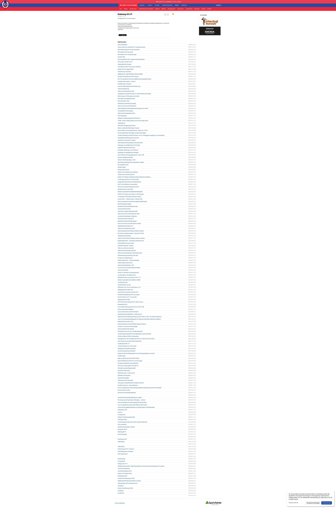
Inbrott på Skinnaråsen (123, 378)
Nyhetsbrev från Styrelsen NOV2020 (127, 348)
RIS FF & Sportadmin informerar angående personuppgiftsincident (134, 79)
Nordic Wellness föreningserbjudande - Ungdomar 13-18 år (133, 130)
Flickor (149, 5)
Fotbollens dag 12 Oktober (124, 84)
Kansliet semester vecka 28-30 (125, 189)
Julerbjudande (121, 123)
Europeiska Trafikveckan (124, 370)
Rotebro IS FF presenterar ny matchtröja (128, 172)
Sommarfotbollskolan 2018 (125, 471)
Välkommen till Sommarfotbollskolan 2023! (128, 213)
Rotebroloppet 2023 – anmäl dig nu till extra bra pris (131, 240)
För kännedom (121, 461)
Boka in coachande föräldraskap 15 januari (128, 128)
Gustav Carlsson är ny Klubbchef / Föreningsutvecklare (131, 47)
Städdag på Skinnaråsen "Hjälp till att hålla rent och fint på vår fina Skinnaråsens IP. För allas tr (141, 466)
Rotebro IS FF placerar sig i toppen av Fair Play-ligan (131, 194)
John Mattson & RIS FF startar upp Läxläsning (129, 66)
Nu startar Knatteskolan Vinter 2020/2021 (128, 363)
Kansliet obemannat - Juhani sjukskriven (128, 385)
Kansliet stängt (121, 356)
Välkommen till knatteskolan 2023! (126, 228)
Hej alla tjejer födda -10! (124, 343)
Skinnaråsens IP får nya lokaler (125, 52)
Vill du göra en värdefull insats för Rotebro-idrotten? (131, 382)
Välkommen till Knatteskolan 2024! (126, 113)
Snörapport (120, 485)
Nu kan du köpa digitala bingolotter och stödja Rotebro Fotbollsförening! (136, 407)
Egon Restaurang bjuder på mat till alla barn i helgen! (131, 162)
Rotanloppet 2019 (122, 439)
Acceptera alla (327, 503)
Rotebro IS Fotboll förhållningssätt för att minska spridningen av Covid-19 (136, 353)
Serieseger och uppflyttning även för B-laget (129, 145)
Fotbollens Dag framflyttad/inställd (126, 368)
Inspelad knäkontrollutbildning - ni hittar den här (130, 314)
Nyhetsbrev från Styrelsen (124, 375)
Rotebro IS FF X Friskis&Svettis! (126, 69)
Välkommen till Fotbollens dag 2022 (127, 250)
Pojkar (157, 5)
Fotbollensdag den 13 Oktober (125, 451)
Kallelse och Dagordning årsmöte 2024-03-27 (129, 118)
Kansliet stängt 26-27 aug (124, 284)
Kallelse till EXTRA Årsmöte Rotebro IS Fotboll (129, 480)
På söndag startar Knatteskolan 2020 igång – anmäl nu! (132, 400)
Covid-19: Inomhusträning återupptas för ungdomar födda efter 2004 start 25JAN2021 (139, 319)
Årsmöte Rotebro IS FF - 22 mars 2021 (127, 297)
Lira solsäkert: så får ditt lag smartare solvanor (129, 196)
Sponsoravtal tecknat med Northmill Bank (128, 311)
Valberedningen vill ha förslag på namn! (128, 483)
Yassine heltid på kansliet (124, 209)
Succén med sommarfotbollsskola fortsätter (129, 267)
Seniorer (141, 5)
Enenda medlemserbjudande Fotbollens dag (129, 86)
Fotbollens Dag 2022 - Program (125, 245)
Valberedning (121, 441)
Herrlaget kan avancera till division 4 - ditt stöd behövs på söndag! (134, 93)
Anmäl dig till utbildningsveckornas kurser (128, 137)
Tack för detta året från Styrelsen (126, 329)
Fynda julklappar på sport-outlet (126, 243)
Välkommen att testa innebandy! (126, 248)
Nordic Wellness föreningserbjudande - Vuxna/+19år (131, 155)
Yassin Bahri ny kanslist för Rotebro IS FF (128, 292)
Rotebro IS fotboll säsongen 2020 (126, 417)
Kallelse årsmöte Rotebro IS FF (125, 226)
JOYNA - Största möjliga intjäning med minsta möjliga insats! (133, 120)
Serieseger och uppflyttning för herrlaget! (128, 152)
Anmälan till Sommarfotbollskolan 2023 (128, 206)
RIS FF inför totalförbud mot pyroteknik (127, 184)
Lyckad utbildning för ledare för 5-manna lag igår (130, 360)
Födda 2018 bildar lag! (123, 88)
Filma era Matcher (122, 424)
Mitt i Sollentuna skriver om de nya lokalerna (129, 49)
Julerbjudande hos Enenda (124, 64)
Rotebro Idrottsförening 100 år (125, 488)
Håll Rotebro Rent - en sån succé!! (126, 373)
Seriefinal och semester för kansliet (126, 140)
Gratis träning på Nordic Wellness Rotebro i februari (131, 231)
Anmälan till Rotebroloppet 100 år (126, 478)
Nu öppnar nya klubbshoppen (125, 258)
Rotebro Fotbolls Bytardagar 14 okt (126, 159)
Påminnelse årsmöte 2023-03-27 (126, 218)
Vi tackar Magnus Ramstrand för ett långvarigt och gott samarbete (134, 333)
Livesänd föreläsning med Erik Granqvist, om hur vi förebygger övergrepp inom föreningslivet (141, 135)
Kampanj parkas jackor (123, 169)
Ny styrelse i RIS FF (122, 429)
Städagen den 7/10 (122, 463)
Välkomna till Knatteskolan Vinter (126, 91)
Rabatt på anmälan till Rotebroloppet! (127, 221)
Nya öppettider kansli (123, 164)
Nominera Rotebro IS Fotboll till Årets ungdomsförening (132, 324)
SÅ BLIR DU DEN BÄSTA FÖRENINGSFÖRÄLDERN (130, 191)
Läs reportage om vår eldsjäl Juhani (127, 275)
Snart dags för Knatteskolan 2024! (126, 98)
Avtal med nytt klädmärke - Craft (126, 265)
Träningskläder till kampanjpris (125, 110)
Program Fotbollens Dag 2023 (125, 157)
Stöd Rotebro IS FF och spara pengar (127, 54)
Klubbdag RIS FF (125, 14)
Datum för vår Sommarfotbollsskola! (127, 106)
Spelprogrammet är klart (124, 299)
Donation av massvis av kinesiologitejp (127, 326)
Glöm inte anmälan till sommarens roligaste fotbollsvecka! (132, 201)
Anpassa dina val (293, 502)
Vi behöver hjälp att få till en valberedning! (128, 336)
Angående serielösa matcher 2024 (126, 147)
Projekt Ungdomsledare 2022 (125, 262)
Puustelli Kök (121, 493)
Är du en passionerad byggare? (126, 309)
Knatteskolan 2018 (122, 476)
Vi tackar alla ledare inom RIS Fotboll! (127, 346)
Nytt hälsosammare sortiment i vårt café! (128, 255)
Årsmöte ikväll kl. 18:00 (123, 101)
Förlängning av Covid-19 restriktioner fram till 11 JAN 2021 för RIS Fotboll (136, 338)
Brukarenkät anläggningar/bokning (126, 125)
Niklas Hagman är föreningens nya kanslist (128, 96)
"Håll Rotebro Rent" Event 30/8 (125, 380)
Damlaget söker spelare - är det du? (127, 81)
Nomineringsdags (122, 115)
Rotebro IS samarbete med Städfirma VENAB (129, 280)
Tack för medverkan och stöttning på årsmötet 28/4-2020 (132, 402)
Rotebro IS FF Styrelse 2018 (125, 473)
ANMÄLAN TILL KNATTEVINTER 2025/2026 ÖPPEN (130, 74)
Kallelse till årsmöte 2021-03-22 (125, 321)
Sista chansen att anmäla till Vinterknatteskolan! (130, 341)
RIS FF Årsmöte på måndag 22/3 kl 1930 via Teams (130, 302)
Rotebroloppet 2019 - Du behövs (126, 449)
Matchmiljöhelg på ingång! (124, 204)
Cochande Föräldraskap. (124, 468)
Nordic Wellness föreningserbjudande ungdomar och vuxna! (133, 108)
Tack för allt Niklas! (122, 44)
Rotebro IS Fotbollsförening (129, 5)
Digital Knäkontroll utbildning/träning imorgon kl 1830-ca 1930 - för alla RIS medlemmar (140, 316)
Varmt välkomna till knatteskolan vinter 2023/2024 (130, 142)
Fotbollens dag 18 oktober (124, 71)
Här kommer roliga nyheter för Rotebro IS (128, 365)
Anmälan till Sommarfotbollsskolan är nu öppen (130, 397)
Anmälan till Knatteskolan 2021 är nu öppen (128, 294)
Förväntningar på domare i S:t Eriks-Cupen (128, 179)
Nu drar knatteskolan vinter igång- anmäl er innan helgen (132, 133)
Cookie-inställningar (120, 503)
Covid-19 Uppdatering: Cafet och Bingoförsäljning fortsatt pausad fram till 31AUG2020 (139, 387)
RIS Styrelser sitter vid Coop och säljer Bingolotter (130, 331)
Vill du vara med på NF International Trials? (128, 186)
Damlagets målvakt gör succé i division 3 (128, 150)
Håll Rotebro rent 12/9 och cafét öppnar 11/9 (129, 287)
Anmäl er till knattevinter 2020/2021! (127, 351)
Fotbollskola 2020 (122, 419)
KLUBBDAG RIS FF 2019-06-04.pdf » (127, 18)
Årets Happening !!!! (123, 454)
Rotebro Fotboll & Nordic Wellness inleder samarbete (131, 238)
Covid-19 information (123, 270)
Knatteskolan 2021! (122, 304)
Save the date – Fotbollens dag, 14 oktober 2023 (130, 199)
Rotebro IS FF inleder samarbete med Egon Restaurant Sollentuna (134, 177)
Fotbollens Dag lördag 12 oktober (126, 427)
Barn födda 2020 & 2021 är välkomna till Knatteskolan (131, 59)
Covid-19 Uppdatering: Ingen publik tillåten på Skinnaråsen (132, 405)
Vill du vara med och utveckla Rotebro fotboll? (129, 223)
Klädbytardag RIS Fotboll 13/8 (125, 289)
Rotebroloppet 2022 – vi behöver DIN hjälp (128, 260)
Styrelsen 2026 (121, 57)
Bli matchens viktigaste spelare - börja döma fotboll (131, 233)
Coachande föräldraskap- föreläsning (127, 216)
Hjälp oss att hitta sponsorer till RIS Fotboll (128, 358)
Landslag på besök (122, 282)
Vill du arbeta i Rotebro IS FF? (125, 61)
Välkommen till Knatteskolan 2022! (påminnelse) (130, 253)
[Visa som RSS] (173, 14)
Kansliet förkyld (122, 167)
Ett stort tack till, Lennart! (124, 390)
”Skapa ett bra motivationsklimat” (126, 174)
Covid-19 (120, 412)
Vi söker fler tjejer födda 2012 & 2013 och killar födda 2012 (132, 422)
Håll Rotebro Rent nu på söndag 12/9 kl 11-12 (129, 277)
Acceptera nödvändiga (313, 503)
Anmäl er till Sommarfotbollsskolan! (127, 392)
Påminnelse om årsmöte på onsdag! (127, 103)
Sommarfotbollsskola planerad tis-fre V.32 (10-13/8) (131, 307)
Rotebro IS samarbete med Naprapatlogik (128, 272)
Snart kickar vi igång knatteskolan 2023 (127, 211)
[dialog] (310, 498)
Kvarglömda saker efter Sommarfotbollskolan (129, 182)
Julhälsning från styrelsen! (124, 235)
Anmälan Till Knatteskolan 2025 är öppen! (128, 76)
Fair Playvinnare (121, 414)
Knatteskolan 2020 (122, 409)
